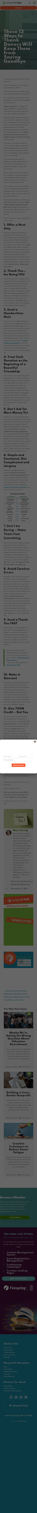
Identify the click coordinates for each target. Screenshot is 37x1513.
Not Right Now (18, 769)
